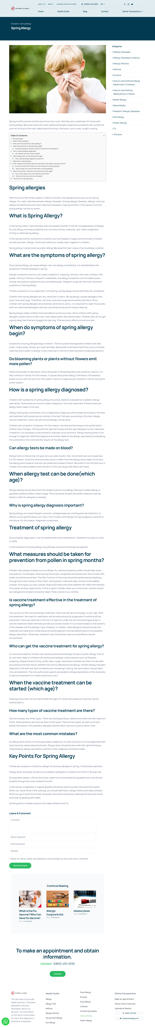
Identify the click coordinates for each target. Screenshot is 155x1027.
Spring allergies (18, 139)
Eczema (117, 75)
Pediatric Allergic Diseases (126, 111)
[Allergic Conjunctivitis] (57, 899)
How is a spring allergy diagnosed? (24, 151)
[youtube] (132, 4)
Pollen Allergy (120, 122)
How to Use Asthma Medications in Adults (124, 92)
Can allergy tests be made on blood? (27, 154)
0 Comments (28, 921)
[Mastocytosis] (85, 899)
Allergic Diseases (122, 52)
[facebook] (124, 4)
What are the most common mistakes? (29, 176)
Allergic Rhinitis (121, 63)
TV (114, 128)
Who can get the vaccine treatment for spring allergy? (34, 169)
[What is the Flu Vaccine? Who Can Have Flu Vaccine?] (30, 899)
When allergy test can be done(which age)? (28, 156)
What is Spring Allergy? (21, 141)
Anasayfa (15, 24)
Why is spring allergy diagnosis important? (29, 159)
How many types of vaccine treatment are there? (32, 174)
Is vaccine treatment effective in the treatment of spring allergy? (37, 166)
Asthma (117, 69)
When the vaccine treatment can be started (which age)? (33, 171)
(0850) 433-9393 (64, 964)
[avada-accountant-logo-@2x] (20, 6)
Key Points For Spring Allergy (23, 179)
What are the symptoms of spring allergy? (27, 144)
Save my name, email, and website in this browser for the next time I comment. (50, 858)
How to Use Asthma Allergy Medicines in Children (126, 82)
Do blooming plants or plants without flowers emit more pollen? (36, 149)
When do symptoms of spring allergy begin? (28, 146)
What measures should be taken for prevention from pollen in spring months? (39, 164)
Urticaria (117, 134)
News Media (119, 105)
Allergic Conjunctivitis (54, 912)
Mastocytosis (82, 911)
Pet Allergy (118, 117)
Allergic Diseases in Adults (126, 57)
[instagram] (128, 4)
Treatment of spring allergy (22, 161)
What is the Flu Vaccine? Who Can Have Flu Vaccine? (30, 914)
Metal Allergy (119, 99)
